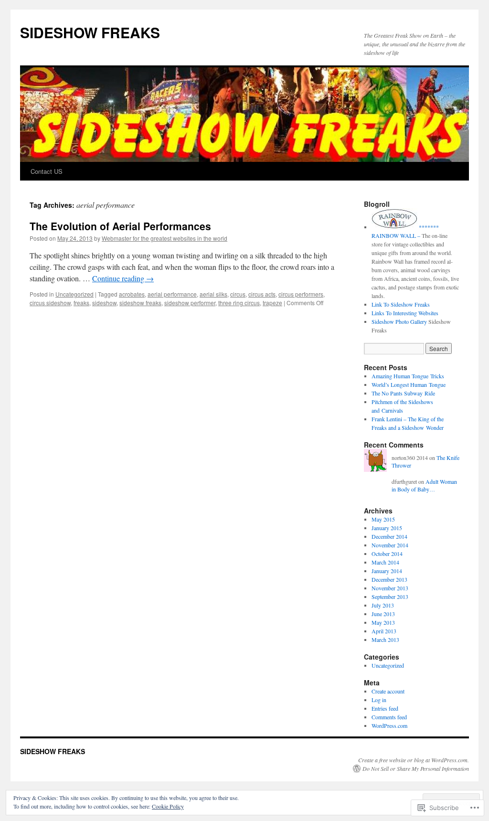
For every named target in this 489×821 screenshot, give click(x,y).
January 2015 (387, 528)
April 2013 (384, 631)
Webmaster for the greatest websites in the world (164, 238)
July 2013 (383, 605)
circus (237, 294)
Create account (388, 691)
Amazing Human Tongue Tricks (408, 376)
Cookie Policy (168, 806)
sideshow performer (189, 303)
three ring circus (239, 303)
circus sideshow (50, 303)
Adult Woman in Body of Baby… (424, 485)
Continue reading (123, 278)
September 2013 (390, 596)
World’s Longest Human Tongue (409, 384)
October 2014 (387, 553)
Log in (379, 700)
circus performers (300, 294)
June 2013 (383, 614)
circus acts (262, 294)
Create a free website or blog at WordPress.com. (413, 760)
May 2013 (383, 622)
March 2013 (385, 639)
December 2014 (389, 536)
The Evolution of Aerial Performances (120, 226)
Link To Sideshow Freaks (401, 304)
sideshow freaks (140, 303)
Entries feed (385, 708)
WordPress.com (389, 725)
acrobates (132, 294)
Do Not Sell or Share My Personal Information (415, 768)
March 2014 (385, 562)
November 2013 (390, 588)
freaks (81, 303)
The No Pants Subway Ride (403, 393)
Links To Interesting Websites (405, 313)
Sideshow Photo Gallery (399, 321)
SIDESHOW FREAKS (90, 32)
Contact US (47, 171)
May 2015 (383, 519)
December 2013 (389, 579)
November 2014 (390, 545)
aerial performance (172, 294)
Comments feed (389, 717)
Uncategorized (74, 294)
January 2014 (387, 571)
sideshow (104, 303)
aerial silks (213, 294)
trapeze (272, 303)
